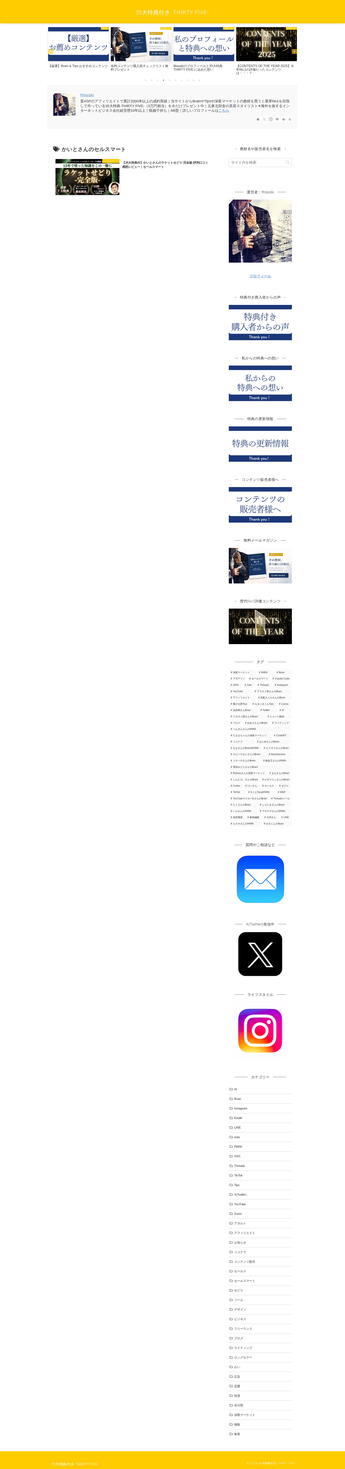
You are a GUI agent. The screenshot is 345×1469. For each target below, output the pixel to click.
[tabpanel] (78, 51)
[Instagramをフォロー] (270, 119)
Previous (50, 51)
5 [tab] (170, 80)
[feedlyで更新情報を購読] (283, 119)
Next (294, 51)
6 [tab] (175, 80)
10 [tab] (199, 80)
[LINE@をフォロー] (277, 119)
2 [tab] (152, 80)
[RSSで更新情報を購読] (289, 119)
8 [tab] (187, 80)
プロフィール (260, 276)
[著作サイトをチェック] (258, 119)
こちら (223, 111)
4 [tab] (164, 80)
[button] (287, 162)
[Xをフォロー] (264, 119)
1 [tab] (146, 80)
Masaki (87, 94)
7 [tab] (181, 80)
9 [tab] (193, 80)
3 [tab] (158, 80)
